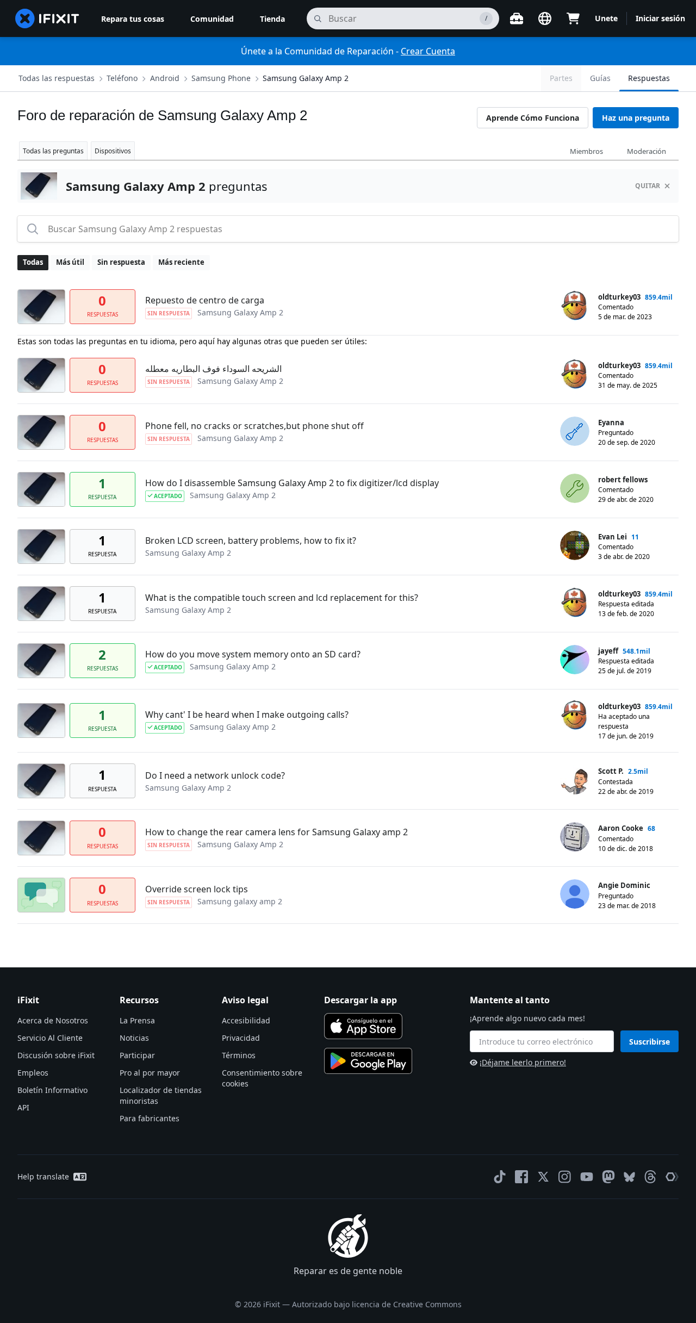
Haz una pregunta (635, 118)
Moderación (646, 151)
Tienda (272, 19)
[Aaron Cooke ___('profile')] (574, 837)
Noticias (134, 1038)
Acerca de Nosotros (52, 1020)
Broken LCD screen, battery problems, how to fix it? (250, 540)
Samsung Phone (221, 78)
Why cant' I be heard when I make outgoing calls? (247, 714)
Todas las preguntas (53, 151)
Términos (239, 1055)
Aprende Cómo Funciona (532, 118)
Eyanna (611, 422)
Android (164, 78)
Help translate (43, 1176)
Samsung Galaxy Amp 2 (306, 78)
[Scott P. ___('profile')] (574, 779)
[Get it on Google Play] (368, 1061)
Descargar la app (360, 1000)
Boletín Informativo (52, 1090)
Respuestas (649, 78)
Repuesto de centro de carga (204, 300)
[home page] (47, 18)
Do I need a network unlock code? (215, 775)
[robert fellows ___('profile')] (574, 488)
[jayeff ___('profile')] (574, 659)
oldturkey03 (619, 297)
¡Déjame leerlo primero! (523, 1062)
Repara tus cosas (132, 19)
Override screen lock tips (196, 889)
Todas (33, 262)
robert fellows (623, 480)
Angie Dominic (624, 885)
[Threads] (650, 1176)
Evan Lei (612, 537)
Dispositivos (113, 151)
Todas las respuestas (56, 78)
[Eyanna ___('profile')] (574, 431)
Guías (600, 78)
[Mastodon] (608, 1176)
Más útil (70, 262)
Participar (137, 1055)
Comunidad (212, 19)
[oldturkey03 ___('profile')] (574, 305)
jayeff (608, 651)
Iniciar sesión (660, 18)
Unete (606, 18)
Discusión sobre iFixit (56, 1055)
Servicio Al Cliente (50, 1038)
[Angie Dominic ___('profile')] (574, 894)
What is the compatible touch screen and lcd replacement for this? (281, 598)
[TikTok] (499, 1176)
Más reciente (181, 262)
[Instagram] (564, 1176)
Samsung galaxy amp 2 (239, 901)
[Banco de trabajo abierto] (516, 18)
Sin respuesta (121, 262)
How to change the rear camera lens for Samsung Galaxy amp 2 (276, 832)
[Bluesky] (629, 1177)
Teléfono (122, 78)
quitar (647, 185)
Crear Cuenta (428, 51)
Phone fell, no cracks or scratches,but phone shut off (254, 426)
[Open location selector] (545, 18)
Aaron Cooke (620, 828)
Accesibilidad (246, 1020)
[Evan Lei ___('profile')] (574, 545)
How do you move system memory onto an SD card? (253, 654)
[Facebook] (521, 1176)
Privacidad (241, 1038)
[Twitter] (543, 1176)
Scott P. (611, 771)
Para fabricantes (149, 1118)
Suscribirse (649, 1041)
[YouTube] (586, 1176)
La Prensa (137, 1020)
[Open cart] (573, 18)
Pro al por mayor (150, 1072)
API (23, 1107)
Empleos (32, 1072)
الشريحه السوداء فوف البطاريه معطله (213, 369)
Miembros (586, 151)
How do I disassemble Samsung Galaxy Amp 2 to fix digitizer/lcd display (292, 483)
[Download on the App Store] (363, 1026)
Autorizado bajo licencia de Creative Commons (377, 1304)
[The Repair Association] (672, 1176)
